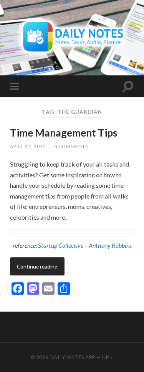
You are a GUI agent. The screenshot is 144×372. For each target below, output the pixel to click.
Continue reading (37, 266)
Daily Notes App (72, 357)
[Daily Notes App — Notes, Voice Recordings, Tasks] (72, 37)
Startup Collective (60, 245)
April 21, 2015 (28, 146)
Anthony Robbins (110, 245)
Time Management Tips (64, 133)
